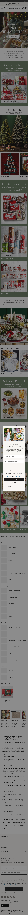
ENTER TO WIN (14, 479)
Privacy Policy (17, 476)
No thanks (14, 482)
